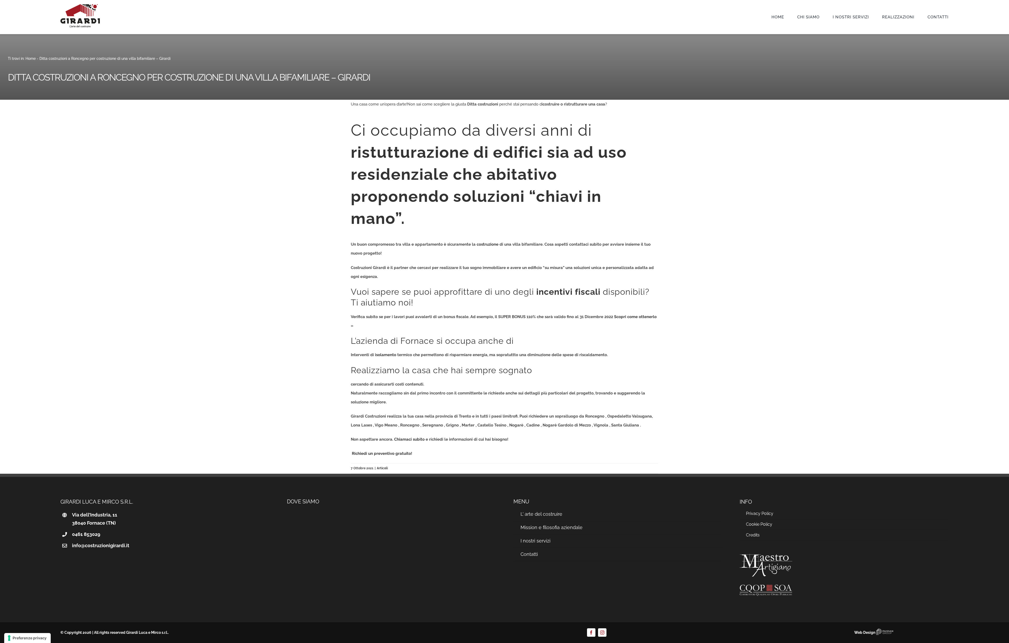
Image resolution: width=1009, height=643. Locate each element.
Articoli (382, 468)
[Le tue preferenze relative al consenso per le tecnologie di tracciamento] (27, 638)
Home (30, 58)
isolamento (385, 354)
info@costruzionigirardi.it (100, 545)
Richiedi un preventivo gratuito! (381, 453)
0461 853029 (86, 534)
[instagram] (602, 632)
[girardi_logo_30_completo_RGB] (80, 6)
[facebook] (591, 632)
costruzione (106, 58)
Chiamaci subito (409, 439)
